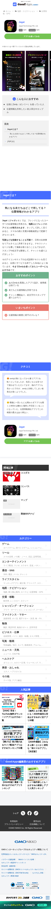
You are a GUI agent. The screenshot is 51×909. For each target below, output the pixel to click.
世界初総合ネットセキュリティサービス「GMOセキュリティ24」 (24, 854)
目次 (6, 124)
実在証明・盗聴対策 (8, 866)
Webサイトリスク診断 (26, 859)
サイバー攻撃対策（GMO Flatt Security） (15, 873)
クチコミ (11, 141)
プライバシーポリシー (13, 824)
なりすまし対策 (37, 873)
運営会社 (37, 821)
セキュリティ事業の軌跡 (10, 876)
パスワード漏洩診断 (8, 859)
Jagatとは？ (12, 129)
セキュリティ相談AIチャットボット (13, 863)
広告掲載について (37, 824)
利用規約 (14, 821)
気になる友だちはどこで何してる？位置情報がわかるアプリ (27, 135)
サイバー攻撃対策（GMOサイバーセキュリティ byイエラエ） (22, 869)
